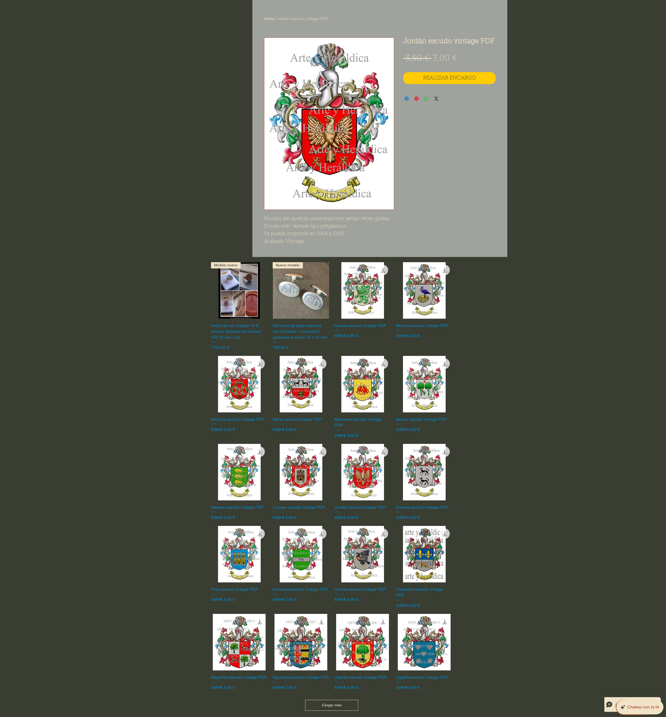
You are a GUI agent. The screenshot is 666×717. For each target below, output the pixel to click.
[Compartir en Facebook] (407, 99)
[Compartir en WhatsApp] (426, 99)
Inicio (269, 18)
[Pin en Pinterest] (416, 99)
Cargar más (332, 705)
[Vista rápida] (362, 290)
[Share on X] (436, 99)
